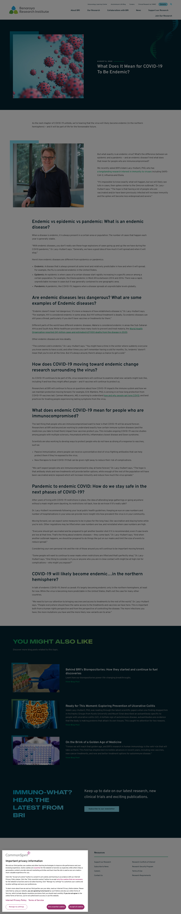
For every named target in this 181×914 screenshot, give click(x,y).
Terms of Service (36, 900)
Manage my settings (16, 907)
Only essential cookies (56, 907)
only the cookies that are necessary (70, 879)
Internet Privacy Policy (16, 900)
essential (37, 868)
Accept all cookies (76, 907)
